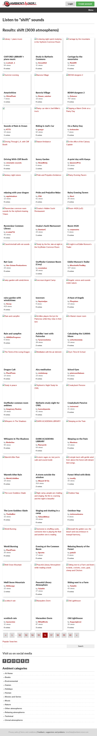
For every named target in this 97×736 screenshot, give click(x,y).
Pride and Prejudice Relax (48, 193)
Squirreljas (42, 301)
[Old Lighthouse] (80, 607)
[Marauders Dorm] (48, 607)
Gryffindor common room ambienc (16, 404)
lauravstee (10, 622)
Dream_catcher (44, 96)
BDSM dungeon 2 (76, 93)
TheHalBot (10, 514)
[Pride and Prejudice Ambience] (48, 182)
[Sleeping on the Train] (80, 428)
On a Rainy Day (75, 126)
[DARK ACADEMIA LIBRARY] (48, 428)
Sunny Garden (42, 159)
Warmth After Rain (13, 475)
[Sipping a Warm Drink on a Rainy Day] (80, 115)
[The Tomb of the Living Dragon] (17, 359)
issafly (73, 478)
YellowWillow (43, 517)
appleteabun (11, 196)
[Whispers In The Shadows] (17, 428)
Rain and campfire (12, 334)
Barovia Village (43, 93)
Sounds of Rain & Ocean (15, 126)
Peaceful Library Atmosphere (43, 583)
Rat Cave (8, 262)
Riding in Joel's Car (45, 126)
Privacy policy (14, 732)
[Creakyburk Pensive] (80, 392)
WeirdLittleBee (12, 478)
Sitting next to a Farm (78, 582)
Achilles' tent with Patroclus (45, 335)
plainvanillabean (77, 373)
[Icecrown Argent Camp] (48, 287)
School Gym (73, 370)
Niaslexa (73, 442)
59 (64, 635)
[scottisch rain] (17, 607)
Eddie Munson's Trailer (79, 262)
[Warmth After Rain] (17, 464)
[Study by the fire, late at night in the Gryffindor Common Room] (48, 251)
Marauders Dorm (44, 618)
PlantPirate (11, 373)
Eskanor (73, 96)
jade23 (73, 553)
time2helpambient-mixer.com (77, 732)
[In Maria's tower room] (80, 323)
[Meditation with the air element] (48, 359)
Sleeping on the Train (78, 439)
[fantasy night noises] (17, 182)
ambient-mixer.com (21, 4)
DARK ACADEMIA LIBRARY (45, 440)
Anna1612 (42, 63)
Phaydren (74, 301)
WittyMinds (43, 622)
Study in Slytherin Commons (44, 58)
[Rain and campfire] (17, 323)
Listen (8, 51)
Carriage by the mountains (75, 58)
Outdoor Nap (74, 511)
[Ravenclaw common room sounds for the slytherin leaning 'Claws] (17, 215)
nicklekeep (42, 373)
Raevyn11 (42, 445)
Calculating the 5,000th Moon (79, 335)
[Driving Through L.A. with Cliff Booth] (17, 148)
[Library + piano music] (17, 46)
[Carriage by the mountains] (80, 46)
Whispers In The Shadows (16, 439)
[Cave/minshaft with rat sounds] (17, 251)
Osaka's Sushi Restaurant (48, 226)
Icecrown (40, 298)
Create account (85, 4)
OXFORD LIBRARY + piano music (14, 58)
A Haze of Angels (76, 298)
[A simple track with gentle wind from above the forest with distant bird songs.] (80, 464)
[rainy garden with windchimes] (17, 287)
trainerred (74, 406)
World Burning (11, 546)
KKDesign (10, 586)
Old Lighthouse (75, 618)
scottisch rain (10, 618)
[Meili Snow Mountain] (17, 571)
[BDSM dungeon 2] (80, 82)
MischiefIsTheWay (78, 265)
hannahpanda (44, 409)
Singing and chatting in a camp (48, 512)
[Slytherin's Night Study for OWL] (48, 392)
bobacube (74, 129)
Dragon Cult (10, 370)
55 (39, 635)
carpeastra (74, 230)
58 (58, 635)
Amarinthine (10, 93)
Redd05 (73, 63)
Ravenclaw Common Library (13, 227)
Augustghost (75, 622)
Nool (72, 196)
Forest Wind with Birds (79, 475)
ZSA (40, 196)
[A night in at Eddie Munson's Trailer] (80, 251)
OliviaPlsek (11, 96)
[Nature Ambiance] (48, 148)
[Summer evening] (17, 82)
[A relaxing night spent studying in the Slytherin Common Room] (48, 46)
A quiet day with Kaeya (79, 159)
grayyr (41, 129)
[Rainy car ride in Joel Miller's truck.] (48, 115)
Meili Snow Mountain (14, 582)
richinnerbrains (76, 514)
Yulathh (41, 589)
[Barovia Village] (48, 82)
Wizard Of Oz (43, 481)
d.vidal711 (10, 232)
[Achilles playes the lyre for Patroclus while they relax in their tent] (48, 323)
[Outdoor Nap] (80, 500)
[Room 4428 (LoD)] (80, 215)
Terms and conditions (28, 732)
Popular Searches (10, 641)
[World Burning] (17, 536)
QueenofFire (75, 163)
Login (70, 4)
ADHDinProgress (13, 337)
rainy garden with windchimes (12, 299)
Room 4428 (73, 226)
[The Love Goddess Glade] (17, 500)
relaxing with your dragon (16, 193)
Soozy (8, 304)
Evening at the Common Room (47, 547)
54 (32, 635)
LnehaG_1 (10, 63)
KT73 (8, 129)
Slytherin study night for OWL (47, 404)
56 (45, 635)
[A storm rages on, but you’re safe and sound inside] (48, 464)
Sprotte (41, 553)
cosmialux (42, 268)
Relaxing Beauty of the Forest (79, 547)
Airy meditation (43, 370)
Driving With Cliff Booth (16, 159)
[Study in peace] (17, 392)
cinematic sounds (14, 163)
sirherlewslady (76, 340)
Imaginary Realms (13, 409)
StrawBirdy (42, 163)
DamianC (42, 230)
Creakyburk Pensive (77, 403)
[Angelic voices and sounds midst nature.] (80, 287)
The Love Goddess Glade (16, 511)
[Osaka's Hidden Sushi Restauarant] (48, 215)
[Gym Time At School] (80, 359)
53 (26, 635)
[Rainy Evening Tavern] (80, 182)
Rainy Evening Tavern (78, 193)
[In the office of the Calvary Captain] (80, 148)
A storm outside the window (45, 476)
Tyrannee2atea (44, 340)
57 (51, 635)
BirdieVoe (10, 442)
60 (70, 635)
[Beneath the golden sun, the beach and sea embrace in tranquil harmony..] (80, 536)
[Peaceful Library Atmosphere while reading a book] (48, 571)
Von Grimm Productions (16, 265)
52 (20, 635)
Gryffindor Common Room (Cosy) (48, 263)
